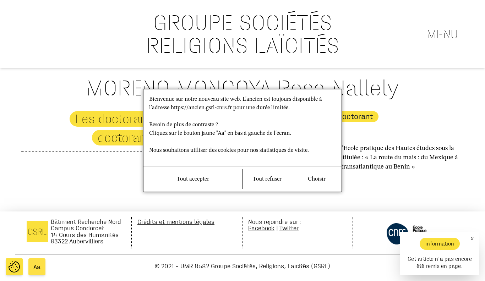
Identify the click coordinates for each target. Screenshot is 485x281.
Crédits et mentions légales (175, 221)
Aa (36, 266)
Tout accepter (193, 179)
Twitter (289, 228)
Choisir (317, 179)
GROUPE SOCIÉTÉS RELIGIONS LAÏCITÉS (242, 34)
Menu (442, 34)
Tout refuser (267, 179)
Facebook (261, 228)
